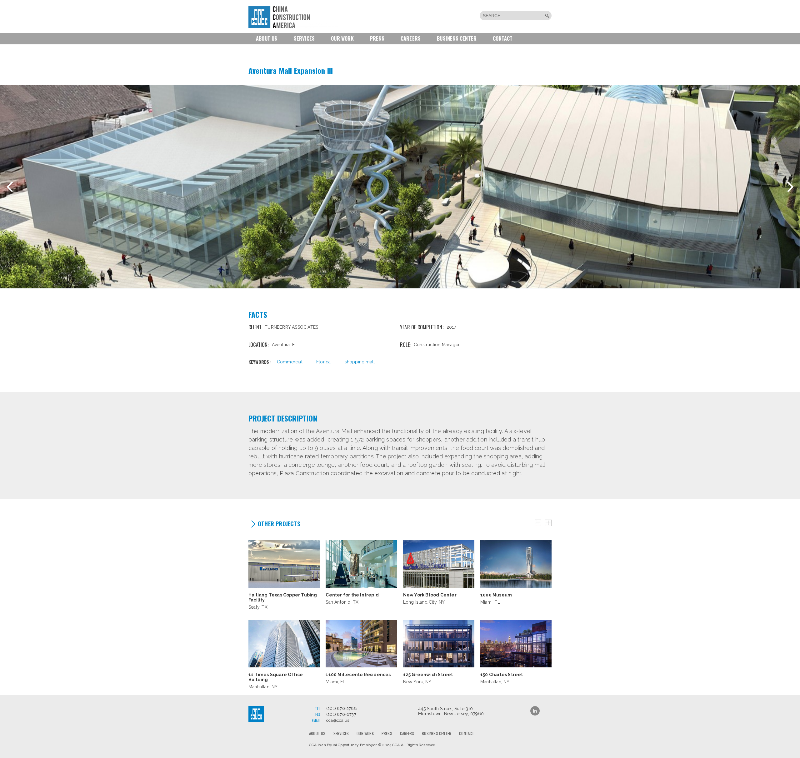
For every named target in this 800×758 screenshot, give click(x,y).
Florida (323, 361)
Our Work (342, 38)
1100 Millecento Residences (358, 674)
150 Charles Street (501, 674)
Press (377, 38)
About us (267, 38)
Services (304, 38)
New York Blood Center (430, 594)
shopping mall (360, 361)
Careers (411, 38)
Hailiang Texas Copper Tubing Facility (282, 597)
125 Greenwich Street (428, 674)
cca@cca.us (337, 720)
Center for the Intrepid (352, 594)
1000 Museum (496, 594)
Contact (502, 38)
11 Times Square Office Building (275, 677)
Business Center (457, 38)
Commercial (289, 361)
